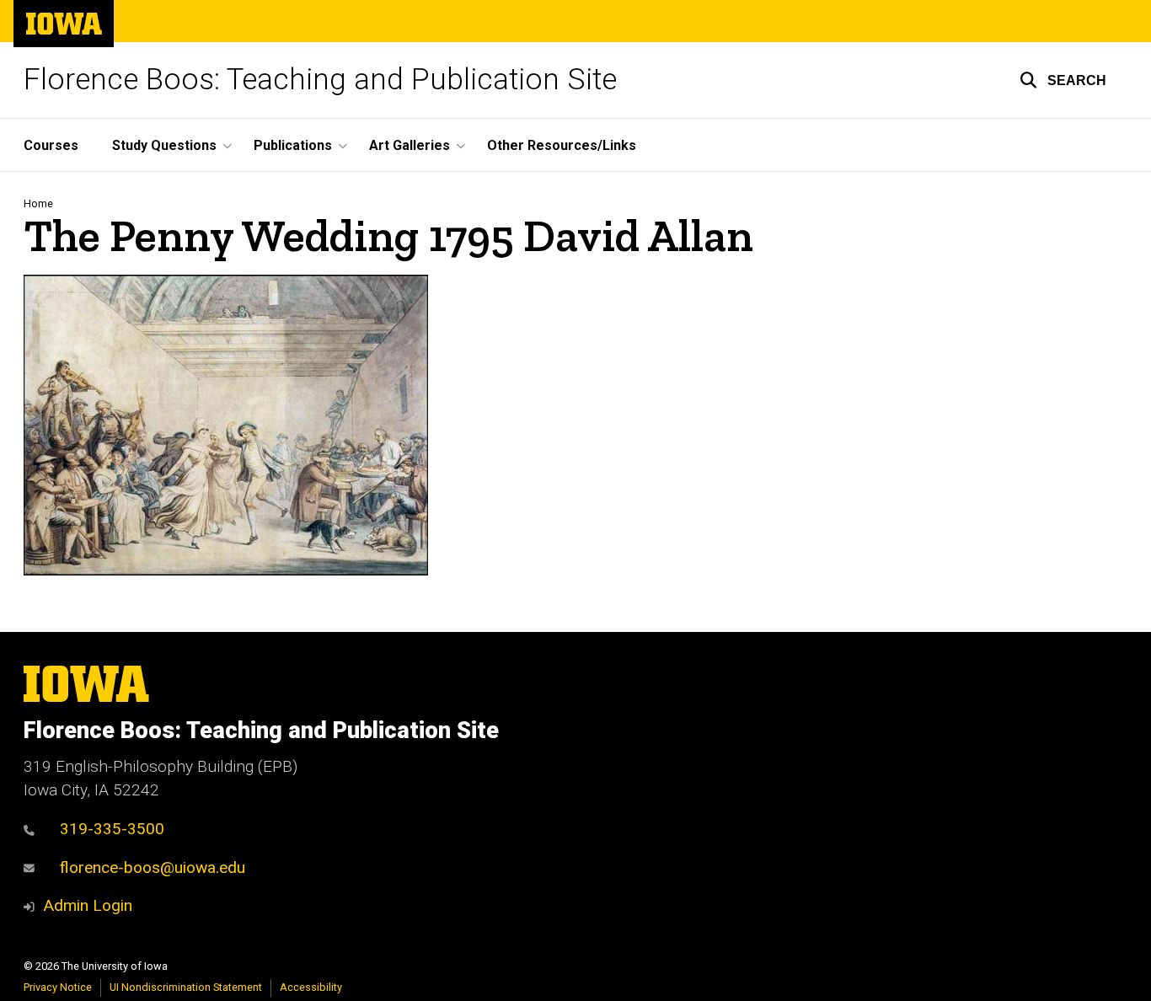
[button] (1062, 80)
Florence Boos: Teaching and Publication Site (320, 79)
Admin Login (87, 905)
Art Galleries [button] (409, 145)
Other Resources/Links (561, 145)
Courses (51, 145)
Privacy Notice (58, 987)
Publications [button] (293, 145)
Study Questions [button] (164, 145)
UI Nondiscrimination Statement (186, 987)
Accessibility (311, 987)
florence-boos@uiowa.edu (152, 867)
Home (38, 203)
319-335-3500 (112, 828)
